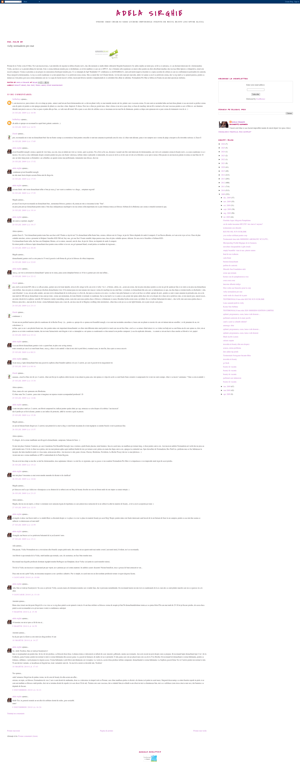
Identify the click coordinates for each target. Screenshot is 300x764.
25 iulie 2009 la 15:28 (24, 415)
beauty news (20, 85)
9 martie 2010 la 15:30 (24, 611)
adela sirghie (17, 148)
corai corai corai (229, 280)
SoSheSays (16, 99)
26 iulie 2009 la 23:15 (24, 493)
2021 (223, 163)
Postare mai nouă (13, 730)
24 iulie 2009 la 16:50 (24, 112)
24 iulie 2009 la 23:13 (24, 305)
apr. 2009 (227, 394)
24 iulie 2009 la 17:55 (24, 193)
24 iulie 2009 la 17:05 (24, 141)
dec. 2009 (227, 197)
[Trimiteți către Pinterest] (48, 82)
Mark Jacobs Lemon (230, 336)
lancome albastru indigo (232, 284)
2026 (223, 144)
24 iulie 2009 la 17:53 (24, 179)
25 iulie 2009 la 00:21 (24, 352)
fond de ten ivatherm (230, 254)
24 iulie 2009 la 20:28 (24, 247)
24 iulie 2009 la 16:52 (24, 127)
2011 (223, 186)
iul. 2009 (227, 217)
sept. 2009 (227, 209)
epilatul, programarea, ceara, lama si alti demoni (240, 333)
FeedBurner (260, 99)
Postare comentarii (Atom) (28, 736)
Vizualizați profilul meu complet (234, 132)
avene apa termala (229, 273)
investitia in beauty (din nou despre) (236, 344)
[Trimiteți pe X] (43, 82)
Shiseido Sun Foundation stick (234, 269)
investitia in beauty (230, 359)
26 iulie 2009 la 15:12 (24, 464)
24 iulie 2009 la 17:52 (24, 161)
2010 (223, 190)
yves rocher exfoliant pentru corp (235, 235)
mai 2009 (227, 390)
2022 (223, 159)
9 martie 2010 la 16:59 (24, 626)
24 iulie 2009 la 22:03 (24, 262)
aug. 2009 (227, 213)
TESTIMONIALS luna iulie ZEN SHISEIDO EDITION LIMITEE (248, 310)
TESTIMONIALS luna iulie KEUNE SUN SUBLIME (243, 299)
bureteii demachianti (230, 261)
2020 (223, 167)
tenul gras (41, 85)
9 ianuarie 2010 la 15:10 (25, 594)
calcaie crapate (228, 340)
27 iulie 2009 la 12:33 (24, 507)
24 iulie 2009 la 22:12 (24, 276)
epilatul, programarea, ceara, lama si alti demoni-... (241, 314)
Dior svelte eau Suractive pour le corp (237, 288)
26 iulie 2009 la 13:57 (24, 429)
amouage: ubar (228, 325)
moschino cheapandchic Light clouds (237, 246)
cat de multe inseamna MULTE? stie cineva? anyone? (243, 224)
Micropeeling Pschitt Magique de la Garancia (240, 243)
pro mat (30, 85)
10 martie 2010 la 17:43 (25, 666)
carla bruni (227, 258)
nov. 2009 (227, 201)
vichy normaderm (55, 85)
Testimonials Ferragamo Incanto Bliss (237, 355)
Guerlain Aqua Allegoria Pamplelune (237, 220)
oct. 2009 (227, 205)
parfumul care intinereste (232, 378)
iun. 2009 (227, 386)
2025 (223, 147)
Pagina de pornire (106, 730)
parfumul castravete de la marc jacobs (237, 318)
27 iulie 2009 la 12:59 (24, 524)
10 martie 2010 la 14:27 (25, 640)
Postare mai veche (200, 730)
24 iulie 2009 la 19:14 (24, 210)
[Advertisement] (150, 32)
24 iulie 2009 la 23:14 (24, 335)
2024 (223, 151)
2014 (223, 175)
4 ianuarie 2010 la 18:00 (25, 577)
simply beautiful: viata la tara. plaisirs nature (239, 250)
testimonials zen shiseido (232, 228)
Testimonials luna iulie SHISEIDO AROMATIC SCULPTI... (246, 239)
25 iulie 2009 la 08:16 (24, 366)
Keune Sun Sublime (230, 306)
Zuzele (14, 133)
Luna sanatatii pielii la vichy (233, 303)
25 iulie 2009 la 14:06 (24, 398)
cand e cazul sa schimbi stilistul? (235, 321)
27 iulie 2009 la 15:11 (24, 539)
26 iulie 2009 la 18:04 (24, 479)
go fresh (226, 363)
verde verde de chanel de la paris (235, 295)
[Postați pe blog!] (41, 82)
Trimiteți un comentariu (15, 713)
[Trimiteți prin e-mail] (39, 82)
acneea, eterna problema (232, 348)
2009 (223, 194)
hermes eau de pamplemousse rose (236, 276)
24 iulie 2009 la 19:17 (24, 224)
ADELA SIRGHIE (150, 13)
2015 (223, 171)
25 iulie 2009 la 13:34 (24, 380)
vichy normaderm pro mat (232, 291)
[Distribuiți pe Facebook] (46, 82)
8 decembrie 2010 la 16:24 (26, 707)
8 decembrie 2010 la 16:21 (26, 690)
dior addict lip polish (230, 351)
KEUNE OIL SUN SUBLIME (234, 231)
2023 (223, 155)
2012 (223, 182)
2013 (223, 178)
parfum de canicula (230, 265)
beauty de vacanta (229, 366)
